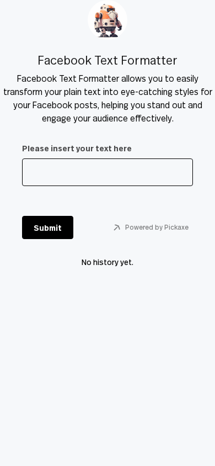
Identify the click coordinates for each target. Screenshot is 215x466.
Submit (48, 228)
